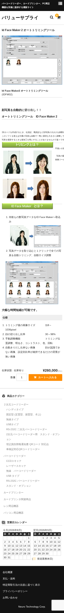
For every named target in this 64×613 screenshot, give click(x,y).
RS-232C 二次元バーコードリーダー (26, 429)
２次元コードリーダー (16, 404)
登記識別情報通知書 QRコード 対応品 (27, 444)
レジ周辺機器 (11, 506)
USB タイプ (12, 475)
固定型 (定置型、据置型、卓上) (23, 414)
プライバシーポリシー (15, 591)
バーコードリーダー (15, 456)
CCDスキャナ (14, 460)
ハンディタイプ (15, 409)
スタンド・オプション (18, 485)
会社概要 (8, 572)
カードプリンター (13, 492)
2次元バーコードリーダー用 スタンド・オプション (33, 437)
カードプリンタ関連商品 (17, 499)
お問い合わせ (10, 597)
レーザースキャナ (16, 465)
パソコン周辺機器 (13, 512)
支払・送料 (9, 578)
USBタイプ (12, 424)
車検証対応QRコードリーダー (23, 449)
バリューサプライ (20, 17)
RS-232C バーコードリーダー (23, 480)
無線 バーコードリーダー (21, 470)
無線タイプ (12, 419)
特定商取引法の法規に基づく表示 (21, 584)
